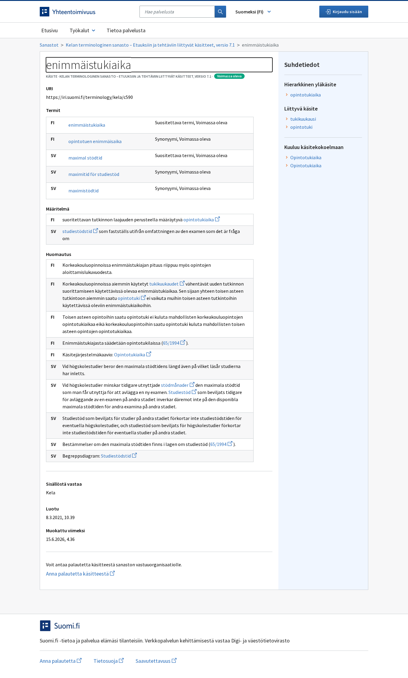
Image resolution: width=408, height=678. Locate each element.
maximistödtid (83, 191)
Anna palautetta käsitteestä (92, 574)
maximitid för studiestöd (93, 174)
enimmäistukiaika (86, 125)
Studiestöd (182, 392)
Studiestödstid (119, 456)
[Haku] (220, 12)
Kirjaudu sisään (347, 11)
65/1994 (174, 343)
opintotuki (132, 298)
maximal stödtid (85, 158)
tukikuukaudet (167, 284)
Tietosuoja (108, 661)
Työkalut (79, 30)
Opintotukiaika (132, 355)
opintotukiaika (201, 220)
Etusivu (49, 30)
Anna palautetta (61, 661)
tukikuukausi (303, 119)
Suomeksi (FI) (249, 12)
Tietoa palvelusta (126, 30)
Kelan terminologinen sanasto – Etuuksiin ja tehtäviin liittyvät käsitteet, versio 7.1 (150, 45)
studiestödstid (80, 231)
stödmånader (177, 385)
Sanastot (49, 45)
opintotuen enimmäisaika (95, 141)
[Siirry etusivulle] (87, 11)
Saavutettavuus (156, 661)
